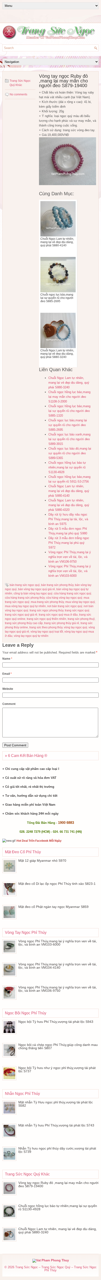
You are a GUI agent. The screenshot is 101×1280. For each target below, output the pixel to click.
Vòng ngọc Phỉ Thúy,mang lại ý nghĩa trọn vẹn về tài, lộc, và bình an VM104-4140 (57, 965)
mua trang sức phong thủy (47, 602)
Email (7, 673)
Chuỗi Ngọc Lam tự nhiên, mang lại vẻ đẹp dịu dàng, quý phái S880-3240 (68, 382)
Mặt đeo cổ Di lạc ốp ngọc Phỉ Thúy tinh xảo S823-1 (57, 884)
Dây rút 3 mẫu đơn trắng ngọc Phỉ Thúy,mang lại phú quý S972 (68, 542)
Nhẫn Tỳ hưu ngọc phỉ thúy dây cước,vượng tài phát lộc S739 (57, 1150)
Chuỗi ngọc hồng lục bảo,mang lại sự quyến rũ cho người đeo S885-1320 (69, 410)
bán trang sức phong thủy (57, 585)
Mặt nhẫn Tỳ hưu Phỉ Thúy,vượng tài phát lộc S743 (56, 1125)
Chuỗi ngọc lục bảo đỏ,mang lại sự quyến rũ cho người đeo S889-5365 (69, 453)
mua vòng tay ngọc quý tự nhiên (25, 606)
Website (7, 689)
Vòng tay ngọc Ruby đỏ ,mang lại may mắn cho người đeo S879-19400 (58, 1184)
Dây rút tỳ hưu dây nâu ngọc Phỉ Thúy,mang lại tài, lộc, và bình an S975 (68, 519)
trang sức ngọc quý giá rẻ (21, 614)
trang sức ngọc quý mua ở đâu (58, 614)
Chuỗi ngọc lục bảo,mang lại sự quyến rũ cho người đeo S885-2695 (67, 425)
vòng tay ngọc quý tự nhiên (31, 636)
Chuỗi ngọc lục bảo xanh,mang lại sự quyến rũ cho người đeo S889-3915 (69, 439)
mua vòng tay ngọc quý (80, 602)
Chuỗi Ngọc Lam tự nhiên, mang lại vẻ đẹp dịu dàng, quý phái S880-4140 (68, 490)
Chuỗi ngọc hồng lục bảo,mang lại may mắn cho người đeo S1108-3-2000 (69, 396)
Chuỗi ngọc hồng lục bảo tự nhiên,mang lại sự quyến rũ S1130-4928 (67, 467)
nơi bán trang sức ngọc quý (64, 606)
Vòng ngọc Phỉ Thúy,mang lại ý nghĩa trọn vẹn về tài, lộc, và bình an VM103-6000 (69, 571)
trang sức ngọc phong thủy (46, 610)
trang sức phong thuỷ (81, 619)
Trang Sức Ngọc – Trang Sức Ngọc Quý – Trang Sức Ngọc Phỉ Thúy (56, 1268)
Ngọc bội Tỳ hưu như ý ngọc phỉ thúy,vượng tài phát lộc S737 (57, 1069)
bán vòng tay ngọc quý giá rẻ (36, 589)
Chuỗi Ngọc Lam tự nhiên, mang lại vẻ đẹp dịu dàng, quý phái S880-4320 (68, 505)
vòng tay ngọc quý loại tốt (47, 631)
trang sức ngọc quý (77, 610)
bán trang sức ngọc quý (25, 585)
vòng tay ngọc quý (75, 627)
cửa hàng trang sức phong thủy (25, 597)
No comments (18, 94)
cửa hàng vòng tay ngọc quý (64, 597)
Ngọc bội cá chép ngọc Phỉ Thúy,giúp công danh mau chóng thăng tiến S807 (58, 1046)
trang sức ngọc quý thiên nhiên (46, 619)
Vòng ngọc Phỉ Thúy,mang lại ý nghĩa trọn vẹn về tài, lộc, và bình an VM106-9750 (69, 556)
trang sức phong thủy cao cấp (24, 623)
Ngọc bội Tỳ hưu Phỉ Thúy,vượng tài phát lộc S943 (55, 1022)
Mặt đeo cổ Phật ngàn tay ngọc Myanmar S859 (53, 907)
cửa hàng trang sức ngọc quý (72, 593)
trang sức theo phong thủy (45, 627)
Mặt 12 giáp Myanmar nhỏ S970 (42, 860)
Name (7, 658)
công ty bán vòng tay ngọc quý (33, 593)
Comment (9, 704)
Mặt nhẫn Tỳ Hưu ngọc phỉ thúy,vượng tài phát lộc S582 (55, 1103)
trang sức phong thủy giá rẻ (61, 623)
